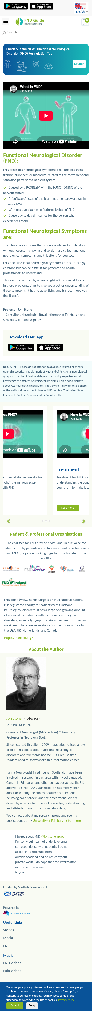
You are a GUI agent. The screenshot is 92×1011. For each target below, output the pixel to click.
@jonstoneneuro (52, 836)
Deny (32, 1005)
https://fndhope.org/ (18, 638)
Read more (20, 508)
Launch (79, 64)
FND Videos (12, 963)
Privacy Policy (66, 1000)
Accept (15, 1005)
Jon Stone (14, 719)
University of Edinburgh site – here (57, 821)
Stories (8, 930)
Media (8, 938)
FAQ (6, 946)
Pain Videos (12, 971)
